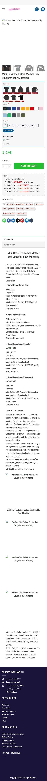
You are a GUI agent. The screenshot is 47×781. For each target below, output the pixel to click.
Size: (5, 121)
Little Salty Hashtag (9, 209)
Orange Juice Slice (8, 213)
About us (5, 705)
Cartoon (11, 199)
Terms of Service (9, 711)
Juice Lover (38, 204)
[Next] (41, 40)
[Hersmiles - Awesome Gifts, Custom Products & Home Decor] (20, 9)
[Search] (37, 9)
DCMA (4, 718)
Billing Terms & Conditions (12, 747)
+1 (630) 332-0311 (13, 679)
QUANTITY (6, 160)
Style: (6, 84)
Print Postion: (8, 136)
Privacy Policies (8, 714)
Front (7, 140)
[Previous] (6, 40)
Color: (6, 104)
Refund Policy (9, 245)
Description (8, 240)
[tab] (23, 239)
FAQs (4, 721)
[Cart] (43, 9)
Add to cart (29, 165)
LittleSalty (20, 209)
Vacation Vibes (22, 213)
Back (7, 143)
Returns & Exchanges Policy (13, 734)
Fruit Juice (10, 204)
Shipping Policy (8, 740)
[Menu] (3, 9)
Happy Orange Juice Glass (24, 204)
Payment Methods (9, 743)
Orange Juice (30, 209)
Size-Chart (6, 708)
